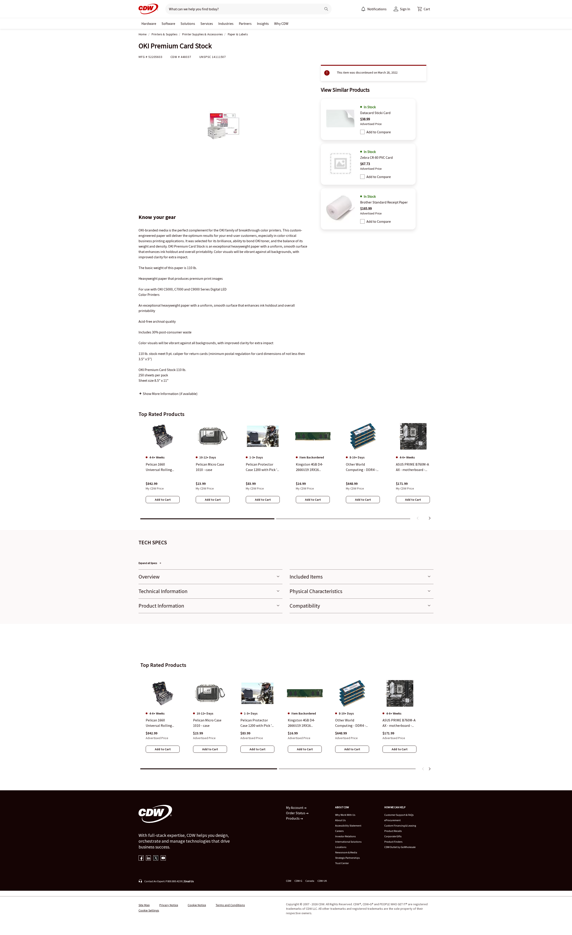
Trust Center (342, 863)
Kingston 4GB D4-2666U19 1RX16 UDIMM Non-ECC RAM (304, 723)
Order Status (296, 813)
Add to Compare (378, 132)
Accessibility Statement (348, 825)
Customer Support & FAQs (399, 814)
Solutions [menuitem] (188, 23)
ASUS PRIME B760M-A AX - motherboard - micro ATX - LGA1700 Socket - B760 (399, 723)
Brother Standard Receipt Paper (384, 202)
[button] (424, 9)
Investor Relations (345, 836)
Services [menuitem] (206, 23)
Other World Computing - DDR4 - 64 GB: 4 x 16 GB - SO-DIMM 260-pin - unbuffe (351, 723)
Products (293, 818)
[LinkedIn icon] (148, 858)
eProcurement (392, 820)
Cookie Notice (197, 905)
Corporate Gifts (393, 836)
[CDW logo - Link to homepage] (148, 9)
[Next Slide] (429, 769)
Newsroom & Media (346, 852)
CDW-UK (322, 880)
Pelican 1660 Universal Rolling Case (159, 723)
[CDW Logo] (148, 9)
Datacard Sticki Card (375, 112)
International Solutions (348, 841)
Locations (340, 847)
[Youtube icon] (163, 858)
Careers (339, 831)
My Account (295, 807)
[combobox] (241, 9)
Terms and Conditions (230, 905)
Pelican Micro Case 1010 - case (207, 723)
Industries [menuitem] (225, 23)
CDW (288, 880)
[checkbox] (362, 132)
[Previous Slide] (423, 769)
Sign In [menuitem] (405, 9)
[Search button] (326, 9)
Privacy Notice (168, 905)
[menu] (373, 9)
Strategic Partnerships (347, 857)
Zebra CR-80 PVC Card (376, 157)
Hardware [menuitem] (148, 23)
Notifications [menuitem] (377, 9)
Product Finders (393, 841)
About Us (340, 820)
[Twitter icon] (155, 858)
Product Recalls (393, 831)
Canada (309, 880)
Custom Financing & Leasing (400, 825)
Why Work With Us (345, 814)
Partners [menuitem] (245, 23)
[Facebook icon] (141, 858)
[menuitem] (363, 9)
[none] (149, 23)
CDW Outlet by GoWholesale (400, 847)
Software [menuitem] (168, 23)
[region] (286, 472)
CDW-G (298, 880)
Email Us (189, 881)
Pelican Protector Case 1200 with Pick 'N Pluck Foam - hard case (257, 723)
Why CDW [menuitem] (281, 23)
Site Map (144, 905)
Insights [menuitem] (263, 23)
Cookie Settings (149, 910)
